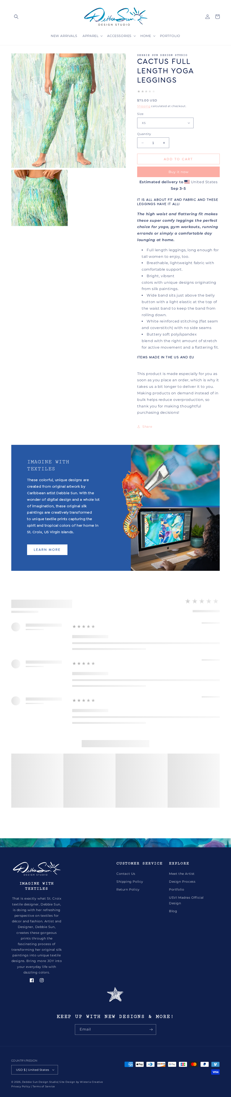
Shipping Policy (129, 882)
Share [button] (147, 427)
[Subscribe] (151, 1029)
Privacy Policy (20, 1086)
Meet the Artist (182, 874)
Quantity (144, 134)
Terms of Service (43, 1086)
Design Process (182, 882)
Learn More (47, 549)
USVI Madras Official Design (186, 900)
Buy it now (179, 172)
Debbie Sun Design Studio (40, 1081)
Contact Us (125, 874)
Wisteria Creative (91, 1081)
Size (140, 114)
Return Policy (128, 889)
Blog (173, 911)
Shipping (143, 106)
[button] (16, 17)
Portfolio (176, 889)
